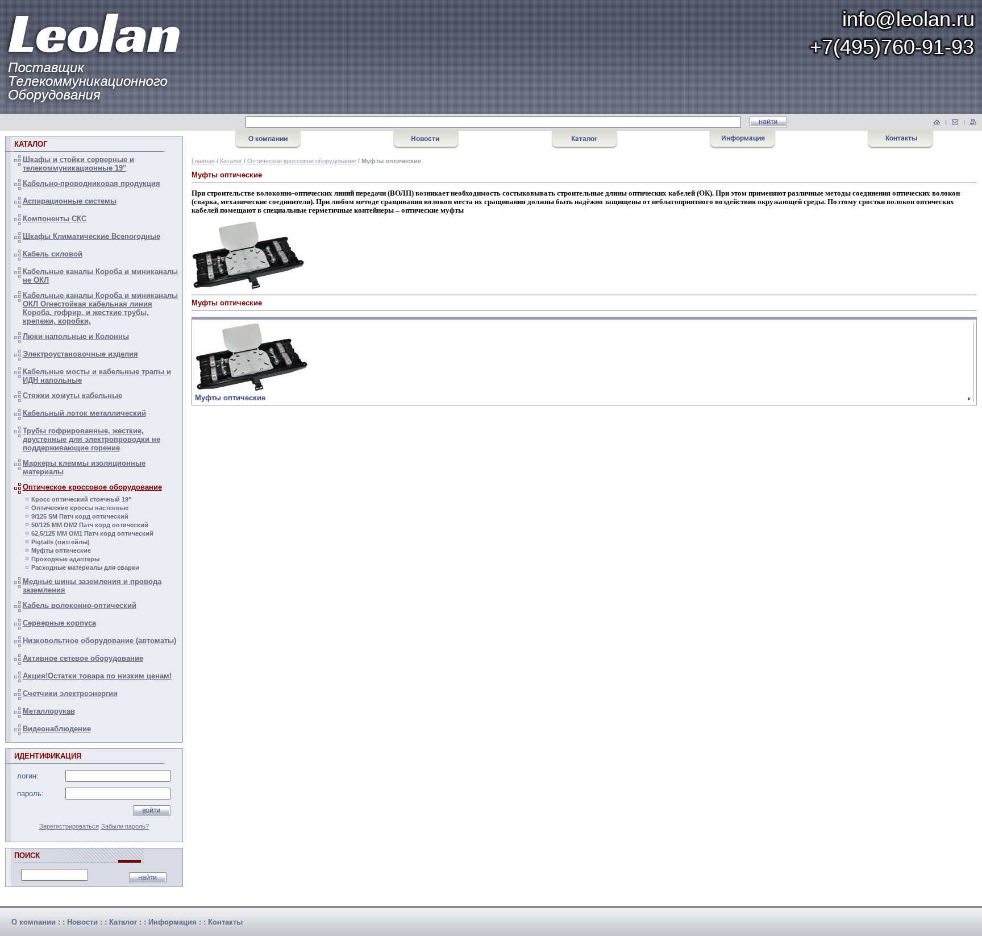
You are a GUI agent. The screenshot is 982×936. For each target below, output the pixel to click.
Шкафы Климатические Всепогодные (91, 236)
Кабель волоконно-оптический (79, 605)
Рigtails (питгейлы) (60, 542)
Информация (172, 922)
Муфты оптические (61, 550)
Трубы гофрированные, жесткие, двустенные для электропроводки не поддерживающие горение (91, 439)
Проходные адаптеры (65, 559)
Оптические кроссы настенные (79, 507)
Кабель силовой (52, 254)
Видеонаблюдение (57, 728)
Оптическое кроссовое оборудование (92, 487)
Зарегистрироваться (69, 826)
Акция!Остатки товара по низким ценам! (97, 676)
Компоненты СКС (54, 218)
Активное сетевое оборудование (83, 658)
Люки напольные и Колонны (76, 336)
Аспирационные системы (69, 201)
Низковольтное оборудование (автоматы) (99, 640)
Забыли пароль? (125, 826)
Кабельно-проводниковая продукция (91, 183)
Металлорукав (49, 711)
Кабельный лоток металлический (84, 413)
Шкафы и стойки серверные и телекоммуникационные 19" (78, 163)
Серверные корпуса (59, 623)
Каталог (231, 161)
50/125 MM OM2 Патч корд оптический (89, 524)
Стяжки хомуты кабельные (72, 395)
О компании (33, 922)
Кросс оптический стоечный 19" (81, 499)
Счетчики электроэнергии (70, 693)
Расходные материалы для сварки (85, 567)
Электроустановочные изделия (80, 354)
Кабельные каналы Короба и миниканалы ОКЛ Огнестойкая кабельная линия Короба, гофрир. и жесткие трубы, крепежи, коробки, (100, 308)
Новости (82, 922)
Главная (203, 161)
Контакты (225, 922)
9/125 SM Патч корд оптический (79, 516)
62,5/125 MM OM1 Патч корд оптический (92, 533)
